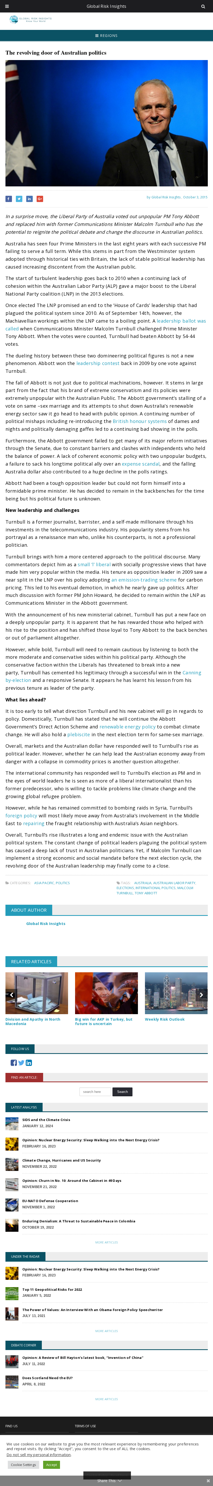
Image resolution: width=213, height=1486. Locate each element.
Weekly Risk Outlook (165, 1019)
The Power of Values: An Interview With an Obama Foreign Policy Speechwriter (92, 1309)
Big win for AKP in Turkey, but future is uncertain (103, 1021)
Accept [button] (51, 1464)
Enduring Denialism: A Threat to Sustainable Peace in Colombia (79, 1221)
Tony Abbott (146, 893)
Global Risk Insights (46, 923)
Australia (143, 883)
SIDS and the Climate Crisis (46, 1119)
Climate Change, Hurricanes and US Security (61, 1160)
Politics (63, 883)
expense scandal (140, 464)
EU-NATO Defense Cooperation (50, 1200)
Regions (108, 35)
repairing (33, 823)
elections (125, 887)
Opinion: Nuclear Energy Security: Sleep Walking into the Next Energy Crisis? (91, 1140)
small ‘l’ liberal (94, 564)
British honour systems (140, 421)
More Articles (106, 1242)
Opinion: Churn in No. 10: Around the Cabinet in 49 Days (72, 1180)
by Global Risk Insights (163, 197)
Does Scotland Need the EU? (47, 1378)
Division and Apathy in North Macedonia (33, 1021)
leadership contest (98, 363)
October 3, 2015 (195, 197)
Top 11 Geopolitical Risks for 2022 (52, 1289)
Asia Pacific (44, 883)
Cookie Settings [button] (23, 1464)
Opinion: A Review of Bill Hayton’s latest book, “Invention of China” (82, 1357)
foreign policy (21, 815)
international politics (156, 887)
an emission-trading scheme (144, 580)
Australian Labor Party (174, 883)
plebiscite (78, 734)
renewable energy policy (127, 727)
